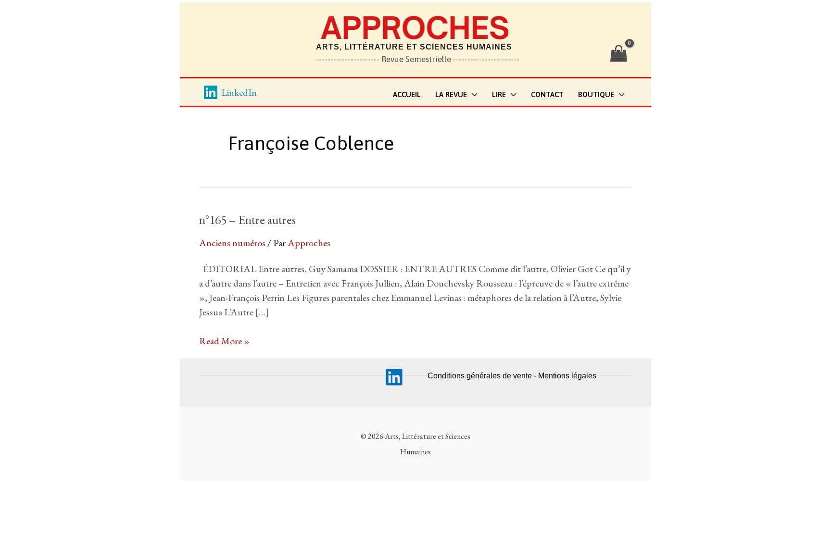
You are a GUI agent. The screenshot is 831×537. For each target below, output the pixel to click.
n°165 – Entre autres (247, 220)
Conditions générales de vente (480, 376)
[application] (472, 94)
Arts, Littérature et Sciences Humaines (414, 47)
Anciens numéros (232, 243)
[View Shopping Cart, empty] (618, 54)
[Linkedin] (394, 377)
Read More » (224, 341)
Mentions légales (567, 376)
